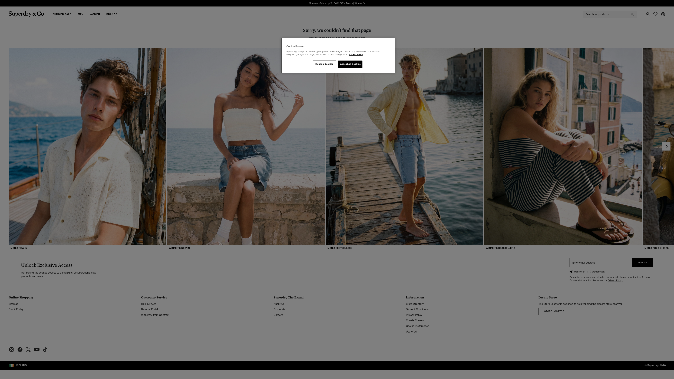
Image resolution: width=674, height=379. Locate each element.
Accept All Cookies (350, 64)
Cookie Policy (356, 54)
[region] (338, 55)
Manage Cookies (324, 64)
